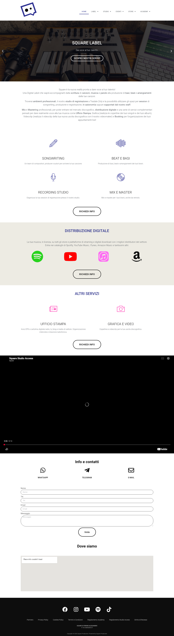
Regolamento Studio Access (119, 620)
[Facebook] (65, 609)
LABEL (93, 11)
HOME (84, 11)
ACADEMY (144, 11)
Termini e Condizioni (75, 620)
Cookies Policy (58, 620)
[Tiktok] (109, 609)
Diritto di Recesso (140, 620)
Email (23, 505)
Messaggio (25, 514)
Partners (30, 620)
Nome (23, 488)
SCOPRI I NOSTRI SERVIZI (87, 59)
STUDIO (106, 11)
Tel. (22, 497)
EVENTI (118, 11)
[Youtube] (87, 609)
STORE (130, 11)
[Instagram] (76, 609)
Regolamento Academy (96, 620)
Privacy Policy (43, 620)
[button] (2, 51)
